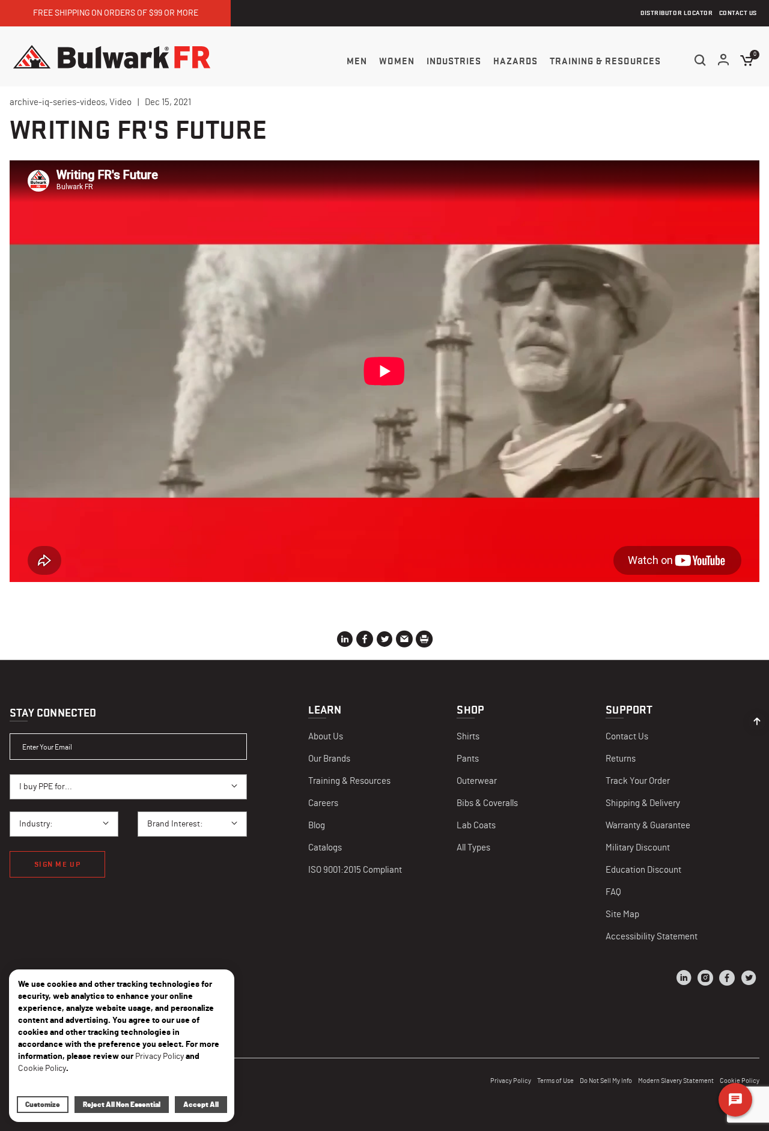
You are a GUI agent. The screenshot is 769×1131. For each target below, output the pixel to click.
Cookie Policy (42, 1068)
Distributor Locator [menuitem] (676, 13)
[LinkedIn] (683, 979)
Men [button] (357, 61)
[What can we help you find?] (700, 60)
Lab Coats (476, 825)
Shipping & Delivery (643, 803)
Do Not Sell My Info (606, 1081)
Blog (316, 825)
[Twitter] (748, 979)
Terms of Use (555, 1081)
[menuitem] (357, 60)
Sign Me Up (57, 864)
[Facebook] (727, 979)
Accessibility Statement (652, 936)
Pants (468, 758)
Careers (323, 803)
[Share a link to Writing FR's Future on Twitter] (384, 641)
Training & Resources (349, 781)
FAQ (613, 892)
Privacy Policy (510, 1081)
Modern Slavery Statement (676, 1081)
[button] (724, 61)
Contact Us (627, 736)
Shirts (468, 736)
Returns (621, 758)
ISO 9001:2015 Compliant (355, 870)
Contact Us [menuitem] (738, 13)
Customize (42, 1104)
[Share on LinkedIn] (344, 641)
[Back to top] (757, 718)
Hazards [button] (515, 61)
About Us (325, 736)
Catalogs (325, 847)
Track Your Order (638, 781)
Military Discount (638, 847)
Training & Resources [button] (605, 61)
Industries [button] (454, 61)
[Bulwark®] (111, 56)
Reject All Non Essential (121, 1104)
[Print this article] (424, 641)
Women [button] (397, 61)
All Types (473, 847)
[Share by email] (404, 641)
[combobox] (128, 786)
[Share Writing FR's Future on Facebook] (364, 641)
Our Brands (329, 758)
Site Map (622, 914)
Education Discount (643, 870)
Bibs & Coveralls (487, 803)
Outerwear (477, 781)
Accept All (201, 1104)
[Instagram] (705, 979)
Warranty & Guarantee (648, 825)
